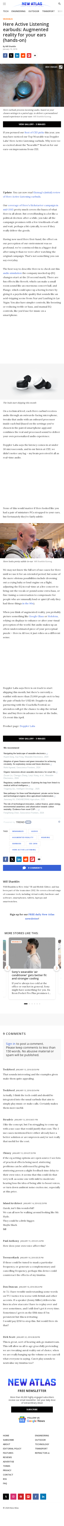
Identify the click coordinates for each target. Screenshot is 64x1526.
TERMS (6, 1466)
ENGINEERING (18, 11)
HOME (6, 1435)
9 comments (35, 867)
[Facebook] (5, 55)
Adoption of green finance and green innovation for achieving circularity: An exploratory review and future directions (30, 762)
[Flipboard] (29, 55)
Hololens (53, 616)
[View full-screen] (61, 67)
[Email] (35, 55)
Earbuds (16, 843)
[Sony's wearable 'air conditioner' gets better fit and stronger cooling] (32, 953)
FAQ (5, 1483)
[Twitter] (11, 55)
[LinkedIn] (17, 55)
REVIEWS (7, 1457)
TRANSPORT (48, 11)
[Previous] (7, 968)
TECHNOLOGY (42, 1444)
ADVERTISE (8, 1461)
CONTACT (8, 1474)
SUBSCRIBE (8, 1439)
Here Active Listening (24, 850)
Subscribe (32, 1409)
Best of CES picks (34, 132)
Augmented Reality (22, 837)
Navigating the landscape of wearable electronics (25, 753)
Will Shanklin (11, 881)
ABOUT (6, 1444)
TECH (5, 11)
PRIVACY (7, 1470)
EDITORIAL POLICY (12, 1448)
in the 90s (27, 603)
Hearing (45, 837)
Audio (34, 831)
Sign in (10, 1044)
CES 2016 (33, 843)
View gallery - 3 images (32, 124)
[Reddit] (23, 55)
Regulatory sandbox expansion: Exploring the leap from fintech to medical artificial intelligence (32, 784)
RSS (5, 1479)
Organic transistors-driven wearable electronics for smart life (29, 772)
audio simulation (12, 273)
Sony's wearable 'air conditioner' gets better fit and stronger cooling (29, 975)
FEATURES (8, 1452)
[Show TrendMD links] (59, 822)
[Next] (57, 968)
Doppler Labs (27, 726)
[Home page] (32, 4)
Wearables (8, 19)
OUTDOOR (33, 11)
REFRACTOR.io (42, 1452)
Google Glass (36, 616)
